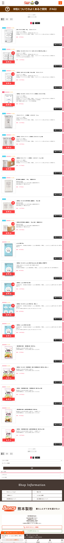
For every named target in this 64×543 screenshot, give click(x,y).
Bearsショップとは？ (11, 491)
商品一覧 (39, 491)
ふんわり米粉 (4, 477)
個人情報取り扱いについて (42, 498)
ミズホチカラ (4, 474)
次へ (37, 23)
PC (37, 535)
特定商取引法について (11, 498)
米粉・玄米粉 (3, 471)
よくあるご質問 (40, 495)
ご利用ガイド (9, 495)
